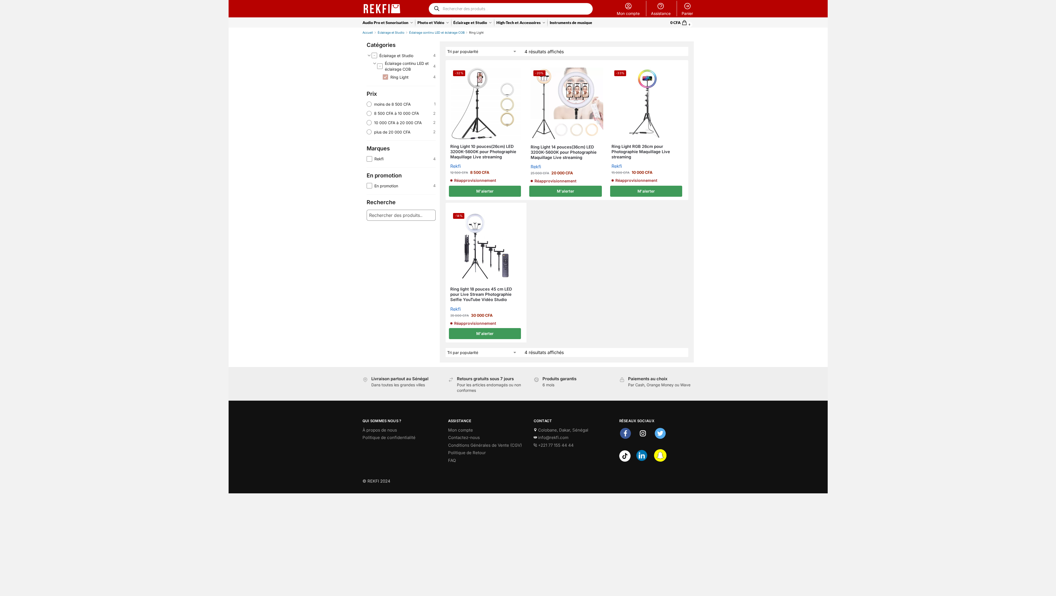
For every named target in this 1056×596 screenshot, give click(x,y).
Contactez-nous (464, 437)
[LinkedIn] (642, 460)
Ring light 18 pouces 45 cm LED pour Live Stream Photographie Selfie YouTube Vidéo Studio (481, 294)
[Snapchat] (660, 460)
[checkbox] (403, 55)
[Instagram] (643, 438)
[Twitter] (660, 438)
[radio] (401, 104)
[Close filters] (442, 50)
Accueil (367, 32)
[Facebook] (625, 438)
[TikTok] (625, 460)
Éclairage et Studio (391, 32)
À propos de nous (379, 430)
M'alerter (485, 191)
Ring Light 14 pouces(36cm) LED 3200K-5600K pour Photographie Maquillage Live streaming (564, 152)
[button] (682, 23)
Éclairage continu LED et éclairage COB (437, 32)
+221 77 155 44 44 (555, 445)
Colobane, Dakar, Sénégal (562, 430)
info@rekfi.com (552, 437)
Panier (687, 13)
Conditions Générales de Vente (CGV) (485, 445)
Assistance (661, 13)
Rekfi (455, 166)
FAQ (452, 460)
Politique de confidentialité (388, 437)
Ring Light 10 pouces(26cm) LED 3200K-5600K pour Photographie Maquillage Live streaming (483, 151)
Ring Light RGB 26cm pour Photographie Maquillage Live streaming (641, 151)
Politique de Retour (467, 452)
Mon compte (628, 13)
